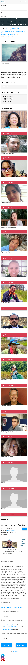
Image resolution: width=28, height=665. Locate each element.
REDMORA (15, 651)
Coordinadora (9, 133)
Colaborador (9, 309)
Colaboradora (9, 182)
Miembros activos (11, 530)
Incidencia (3, 5)
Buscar (3, 9)
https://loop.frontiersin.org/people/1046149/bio (12, 607)
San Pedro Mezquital (9, 624)
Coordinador (9, 158)
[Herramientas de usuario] (24, 529)
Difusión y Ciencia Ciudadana (10, 626)
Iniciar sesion (4, 16)
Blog (2, 12)
